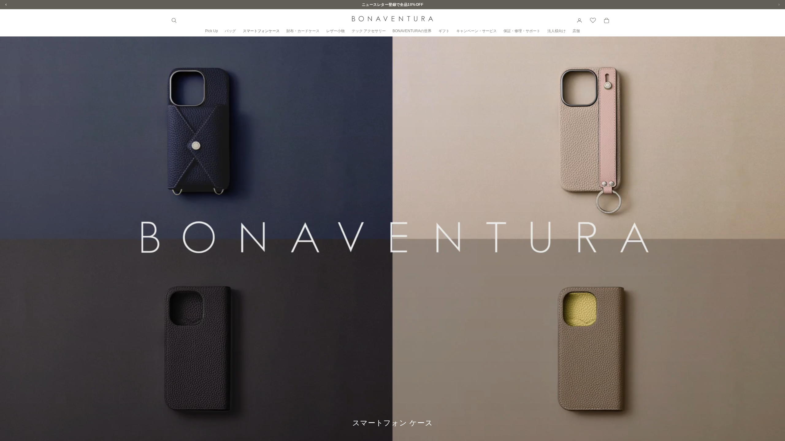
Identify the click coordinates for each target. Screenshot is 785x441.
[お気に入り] (593, 20)
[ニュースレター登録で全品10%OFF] (392, 4)
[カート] (606, 20)
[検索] (174, 20)
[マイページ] (579, 20)
